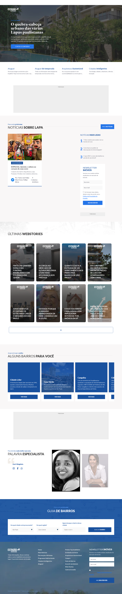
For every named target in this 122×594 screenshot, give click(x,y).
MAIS (107, 126)
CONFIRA (22, 42)
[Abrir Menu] (112, 10)
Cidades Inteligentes (45, 561)
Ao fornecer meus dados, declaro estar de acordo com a (91, 195)
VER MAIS (24, 397)
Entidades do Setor (71, 552)
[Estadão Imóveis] (13, 9)
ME (101, 580)
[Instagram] (14, 468)
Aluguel (40, 564)
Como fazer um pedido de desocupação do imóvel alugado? (92, 149)
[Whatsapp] (22, 468)
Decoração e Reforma (45, 555)
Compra (67, 558)
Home (40, 550)
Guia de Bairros (17, 163)
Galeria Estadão (70, 569)
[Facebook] (17, 468)
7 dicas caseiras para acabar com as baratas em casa (93, 140)
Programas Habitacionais (46, 558)
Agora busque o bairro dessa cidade (71, 524)
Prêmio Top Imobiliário (72, 550)
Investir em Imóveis (71, 564)
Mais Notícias (42, 552)
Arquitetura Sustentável (73, 555)
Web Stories (69, 567)
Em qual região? (42, 525)
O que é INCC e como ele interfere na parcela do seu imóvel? (93, 157)
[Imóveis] (14, 550)
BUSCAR (99, 529)
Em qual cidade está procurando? (22, 525)
